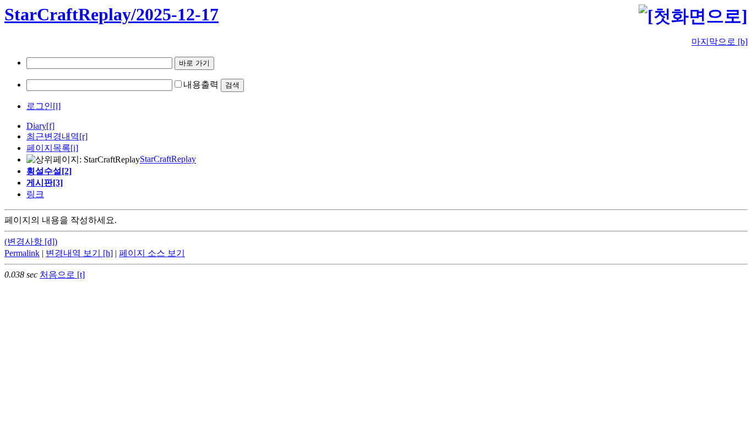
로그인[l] (43, 106)
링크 (35, 194)
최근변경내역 (52, 136)
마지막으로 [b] (719, 41)
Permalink (22, 253)
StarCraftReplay (168, 159)
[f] (50, 126)
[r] (83, 136)
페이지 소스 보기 (152, 253)
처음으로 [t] (62, 274)
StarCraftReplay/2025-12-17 (111, 14)
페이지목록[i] (52, 148)
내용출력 (201, 84)
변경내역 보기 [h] (79, 253)
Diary (36, 126)
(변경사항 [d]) (30, 241)
